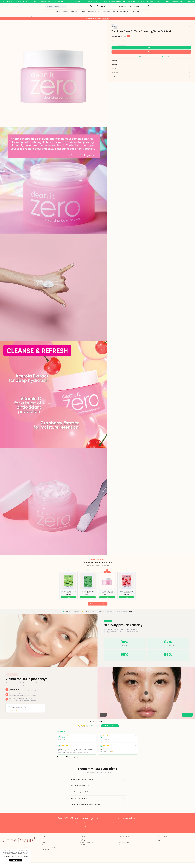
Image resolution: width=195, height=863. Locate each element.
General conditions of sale (87, 842)
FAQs (121, 839)
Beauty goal (74, 11)
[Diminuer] (119, 44)
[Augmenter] (124, 44)
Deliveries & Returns (124, 840)
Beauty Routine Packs (104, 11)
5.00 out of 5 (89, 725)
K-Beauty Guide (135, 11)
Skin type (64, 11)
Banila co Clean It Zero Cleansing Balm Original (23, 16)
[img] (65, 736)
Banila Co (9, 16)
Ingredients (91, 11)
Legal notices (84, 844)
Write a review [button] (110, 726)
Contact (121, 844)
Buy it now (151, 51)
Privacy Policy (84, 840)
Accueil (3, 16)
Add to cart (151, 47)
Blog (82, 839)
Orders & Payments (124, 842)
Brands (83, 11)
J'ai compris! (16, 860)
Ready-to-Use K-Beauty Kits (48, 847)
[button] (148, 6)
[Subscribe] (109, 827)
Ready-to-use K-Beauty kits (120, 11)
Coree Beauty (97, 6)
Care (57, 11)
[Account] (144, 6)
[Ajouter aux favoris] (189, 26)
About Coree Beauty (85, 846)
